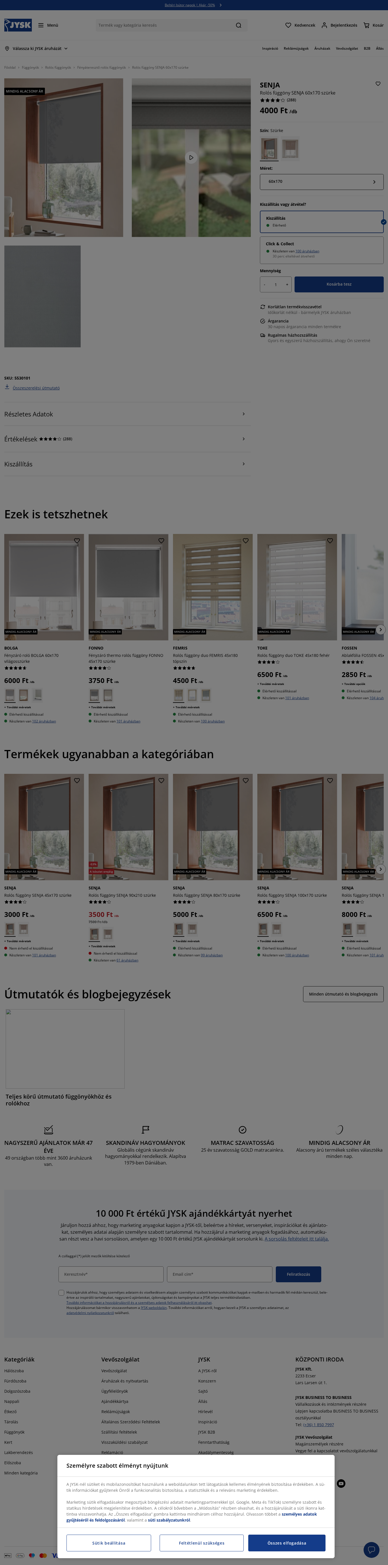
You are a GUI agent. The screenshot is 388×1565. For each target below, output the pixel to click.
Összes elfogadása (287, 1543)
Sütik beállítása (108, 1543)
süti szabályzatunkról (169, 1520)
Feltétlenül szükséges (202, 1543)
